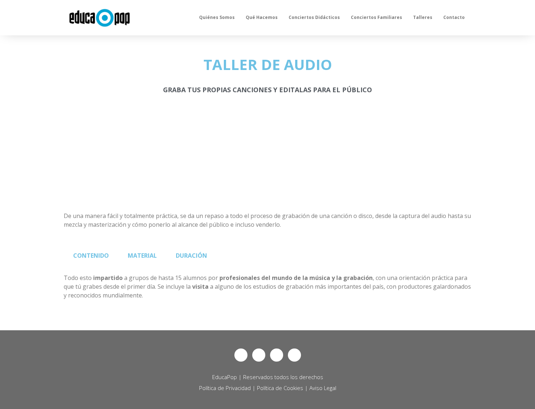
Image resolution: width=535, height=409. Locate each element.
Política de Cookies (280, 388)
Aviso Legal (322, 388)
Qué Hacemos (262, 17)
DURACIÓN (191, 256)
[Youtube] (294, 355)
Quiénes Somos (217, 17)
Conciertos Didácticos (314, 17)
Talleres (422, 17)
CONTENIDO (91, 256)
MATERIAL (142, 256)
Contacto (454, 17)
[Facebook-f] (240, 355)
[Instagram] (276, 355)
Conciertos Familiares (376, 17)
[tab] (91, 255)
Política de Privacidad (225, 388)
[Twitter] (258, 355)
